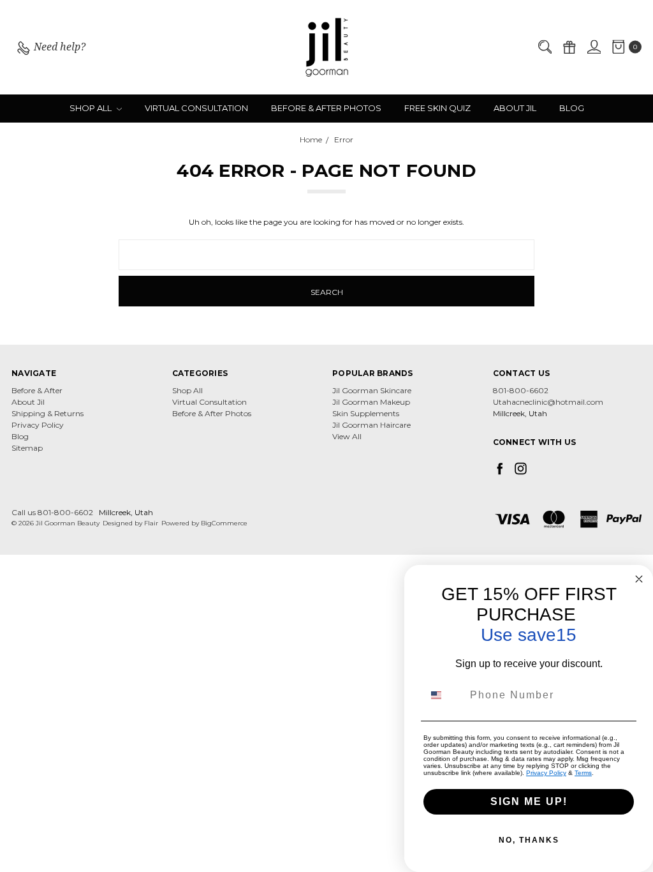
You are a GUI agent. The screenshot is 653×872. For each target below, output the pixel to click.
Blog (571, 108)
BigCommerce (224, 523)
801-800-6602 (520, 390)
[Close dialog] (639, 579)
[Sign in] (593, 47)
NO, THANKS (529, 840)
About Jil (515, 108)
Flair (151, 523)
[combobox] (444, 695)
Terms (583, 772)
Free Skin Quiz (437, 108)
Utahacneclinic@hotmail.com (548, 402)
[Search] (544, 47)
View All (347, 436)
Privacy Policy (37, 425)
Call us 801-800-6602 (52, 512)
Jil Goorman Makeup (371, 402)
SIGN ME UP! (529, 801)
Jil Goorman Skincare (371, 390)
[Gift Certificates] (568, 47)
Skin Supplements (365, 413)
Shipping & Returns (47, 413)
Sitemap (27, 448)
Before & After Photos (326, 108)
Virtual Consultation (196, 108)
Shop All (92, 108)
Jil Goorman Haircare (371, 425)
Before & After (36, 390)
